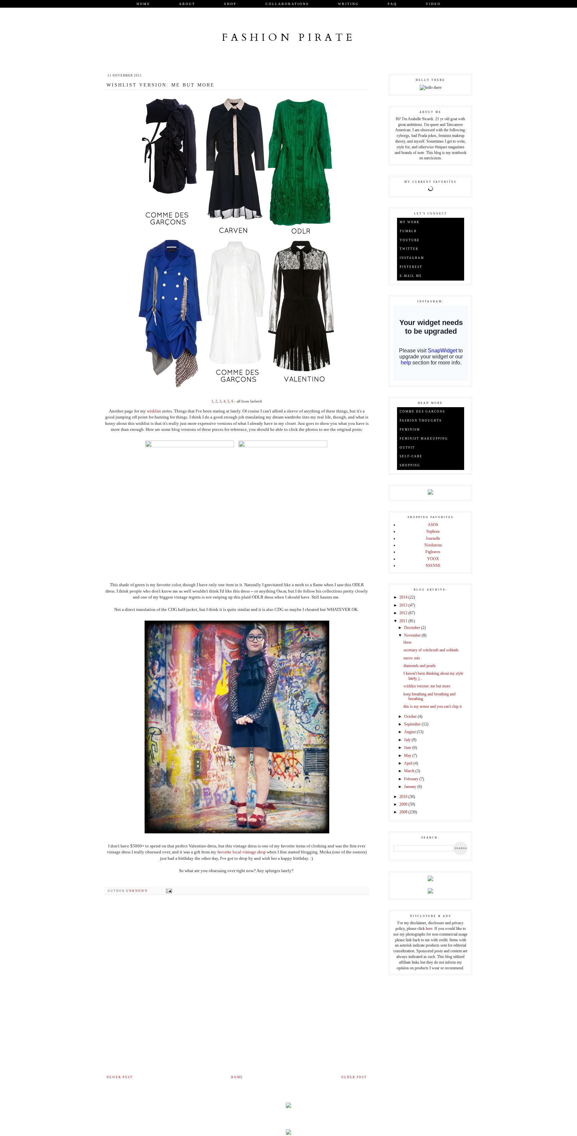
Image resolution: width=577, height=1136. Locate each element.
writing (348, 4)
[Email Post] (168, 890)
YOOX (433, 558)
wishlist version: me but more (426, 686)
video (433, 4)
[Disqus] (237, 987)
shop (230, 4)
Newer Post (120, 1077)
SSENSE (433, 565)
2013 (403, 605)
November (413, 635)
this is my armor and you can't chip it (432, 706)
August (410, 731)
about (187, 4)
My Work (410, 222)
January (410, 786)
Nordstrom (433, 545)
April (408, 763)
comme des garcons (422, 411)
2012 (403, 613)
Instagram (412, 258)
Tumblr (408, 231)
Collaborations (287, 4)
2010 (403, 796)
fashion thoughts (421, 420)
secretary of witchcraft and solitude (430, 650)
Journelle (433, 538)
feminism (410, 429)
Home (143, 4)
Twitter (409, 249)
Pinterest (411, 267)
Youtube (410, 240)
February (411, 779)
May (408, 755)
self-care (411, 456)
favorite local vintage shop (242, 851)
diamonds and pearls (419, 665)
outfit (407, 447)
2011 (403, 621)
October (411, 716)
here (429, 928)
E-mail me (411, 276)
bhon (407, 642)
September (413, 724)
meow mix (411, 658)
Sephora (432, 531)
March (409, 771)
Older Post (354, 1077)
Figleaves (432, 551)
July (408, 740)
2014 (403, 597)
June (408, 747)
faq (392, 4)
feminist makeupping (424, 438)
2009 (403, 804)
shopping (410, 465)
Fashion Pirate (288, 37)
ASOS (433, 524)
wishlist (154, 411)
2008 (403, 812)
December (412, 627)
